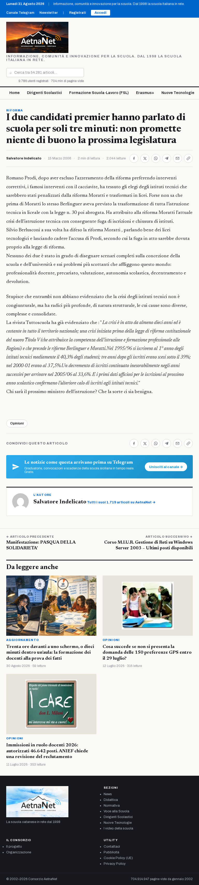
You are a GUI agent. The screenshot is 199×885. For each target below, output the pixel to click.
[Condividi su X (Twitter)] (144, 158)
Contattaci (112, 846)
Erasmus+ (145, 93)
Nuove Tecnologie (177, 93)
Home (14, 93)
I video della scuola (118, 828)
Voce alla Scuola (116, 811)
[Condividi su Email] (177, 158)
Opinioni (17, 423)
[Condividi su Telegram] (166, 158)
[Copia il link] (188, 158)
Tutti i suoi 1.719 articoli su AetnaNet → (121, 502)
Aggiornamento (22, 639)
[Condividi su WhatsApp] (155, 158)
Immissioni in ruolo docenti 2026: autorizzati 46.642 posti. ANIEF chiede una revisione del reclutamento (47, 751)
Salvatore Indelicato (23, 158)
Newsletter (48, 13)
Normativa (112, 805)
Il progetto (14, 846)
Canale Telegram (20, 13)
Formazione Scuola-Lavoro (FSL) (99, 93)
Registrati (77, 13)
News (108, 794)
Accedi (100, 13)
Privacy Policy (115, 864)
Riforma (14, 110)
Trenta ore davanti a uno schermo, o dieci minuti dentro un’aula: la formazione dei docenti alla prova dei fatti (50, 653)
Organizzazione (18, 852)
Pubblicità (111, 852)
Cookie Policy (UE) (118, 858)
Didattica (111, 800)
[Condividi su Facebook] (134, 158)
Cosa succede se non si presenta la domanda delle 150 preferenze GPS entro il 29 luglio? (147, 653)
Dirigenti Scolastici (44, 93)
